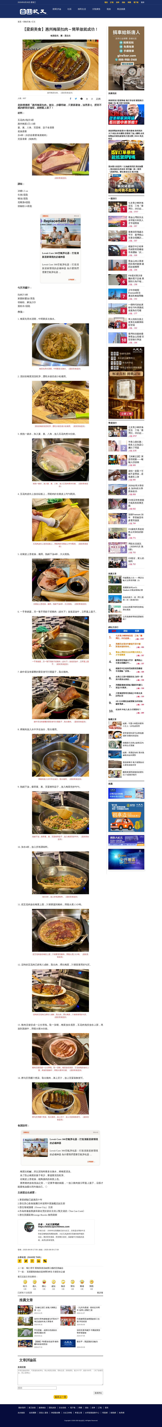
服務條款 (42, 1408)
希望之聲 (78, 1413)
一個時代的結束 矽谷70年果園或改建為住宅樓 (136, 307)
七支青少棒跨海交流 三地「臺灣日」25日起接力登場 (136, 206)
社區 (69, 9)
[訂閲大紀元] (126, 798)
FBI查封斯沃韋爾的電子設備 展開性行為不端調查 (136, 278)
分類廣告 (96, 9)
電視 (106, 2)
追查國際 (32, 1413)
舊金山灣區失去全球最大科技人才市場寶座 (135, 220)
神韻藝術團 (55, 1413)
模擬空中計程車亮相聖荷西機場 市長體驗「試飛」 (135, 249)
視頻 (109, 9)
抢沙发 (100, 1293)
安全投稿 (62, 1408)
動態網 (113, 1413)
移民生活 (82, 9)
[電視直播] (126, 869)
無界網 (121, 1413)
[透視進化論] (126, 418)
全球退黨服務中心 (92, 1413)
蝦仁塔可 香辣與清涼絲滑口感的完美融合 (44, 1268)
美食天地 (26, 22)
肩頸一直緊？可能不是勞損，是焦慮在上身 (135, 474)
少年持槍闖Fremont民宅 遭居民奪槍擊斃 (135, 293)
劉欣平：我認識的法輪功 (87, 1341)
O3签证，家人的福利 (136, 559)
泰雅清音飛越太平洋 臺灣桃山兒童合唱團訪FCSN (135, 235)
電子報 (136, 2)
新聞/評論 (57, 9)
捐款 (123, 2)
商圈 (129, 2)
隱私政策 (52, 1408)
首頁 (19, 22)
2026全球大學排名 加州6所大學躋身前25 (136, 488)
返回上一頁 (60, 1397)
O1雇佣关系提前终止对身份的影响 (136, 532)
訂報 (112, 2)
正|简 (98, 99)
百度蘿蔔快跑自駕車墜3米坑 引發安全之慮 (46, 1272)
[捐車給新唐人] (126, 90)
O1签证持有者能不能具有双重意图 (136, 503)
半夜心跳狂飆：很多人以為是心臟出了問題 (135, 445)
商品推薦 (121, 9)
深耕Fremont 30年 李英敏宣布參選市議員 (135, 517)
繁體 (142, 2)
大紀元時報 (67, 1413)
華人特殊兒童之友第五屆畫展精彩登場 (135, 322)
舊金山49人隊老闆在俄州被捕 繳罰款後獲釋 (136, 264)
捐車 (117, 2)
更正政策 (32, 1408)
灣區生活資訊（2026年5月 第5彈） (135, 547)
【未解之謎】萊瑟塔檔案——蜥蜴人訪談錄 (135, 459)
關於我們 (22, 1408)
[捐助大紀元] (126, 845)
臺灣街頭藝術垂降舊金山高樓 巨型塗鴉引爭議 (136, 337)
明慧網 (105, 1413)
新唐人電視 (43, 1413)
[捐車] (126, 831)
